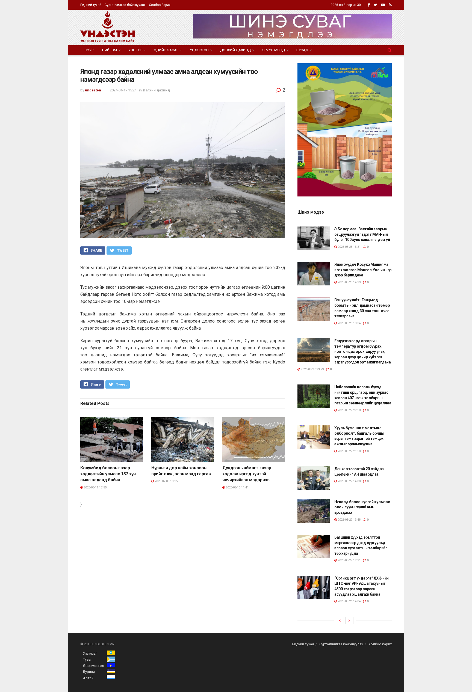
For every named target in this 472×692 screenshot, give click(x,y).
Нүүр (89, 50)
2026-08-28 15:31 (349, 247)
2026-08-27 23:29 (312, 369)
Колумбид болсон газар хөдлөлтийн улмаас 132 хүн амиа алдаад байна (108, 474)
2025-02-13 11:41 (237, 487)
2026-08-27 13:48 (349, 519)
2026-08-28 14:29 (349, 282)
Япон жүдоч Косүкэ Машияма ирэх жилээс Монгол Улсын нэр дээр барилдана (362, 269)
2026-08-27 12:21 (349, 560)
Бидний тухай (90, 5)
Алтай (88, 678)
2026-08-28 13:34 (349, 323)
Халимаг (90, 653)
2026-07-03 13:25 (166, 481)
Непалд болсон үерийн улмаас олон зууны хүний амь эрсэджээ (362, 507)
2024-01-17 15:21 (123, 90)
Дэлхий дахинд (235, 50)
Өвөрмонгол (93, 666)
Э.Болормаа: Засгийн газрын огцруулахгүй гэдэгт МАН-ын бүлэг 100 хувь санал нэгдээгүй (362, 234)
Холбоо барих (159, 5)
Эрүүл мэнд (273, 50)
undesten (93, 90)
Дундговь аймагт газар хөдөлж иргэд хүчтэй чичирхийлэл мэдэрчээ (246, 474)
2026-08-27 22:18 (349, 410)
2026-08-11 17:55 (95, 487)
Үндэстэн (199, 50)
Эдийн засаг (166, 50)
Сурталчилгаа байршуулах (125, 5)
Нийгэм (109, 50)
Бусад (302, 50)
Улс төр (135, 50)
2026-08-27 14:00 (349, 481)
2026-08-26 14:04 (349, 601)
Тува (87, 659)
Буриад (89, 672)
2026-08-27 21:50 (349, 451)
